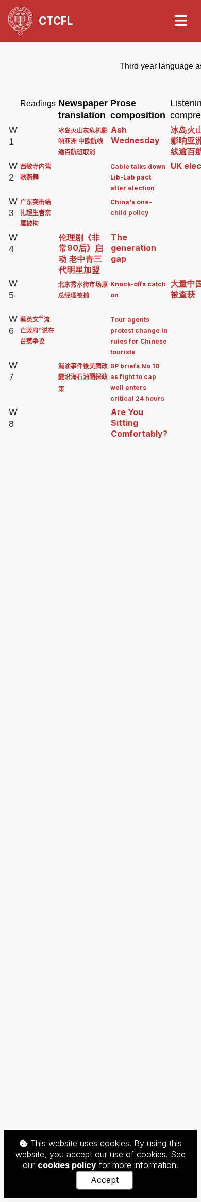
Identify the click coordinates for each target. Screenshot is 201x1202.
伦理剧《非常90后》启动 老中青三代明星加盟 (81, 253)
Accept (105, 1180)
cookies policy (67, 1165)
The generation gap (133, 248)
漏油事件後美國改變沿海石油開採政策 (83, 378)
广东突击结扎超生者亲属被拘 (35, 213)
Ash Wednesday (135, 135)
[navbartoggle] (180, 20)
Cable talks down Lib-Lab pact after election (137, 177)
